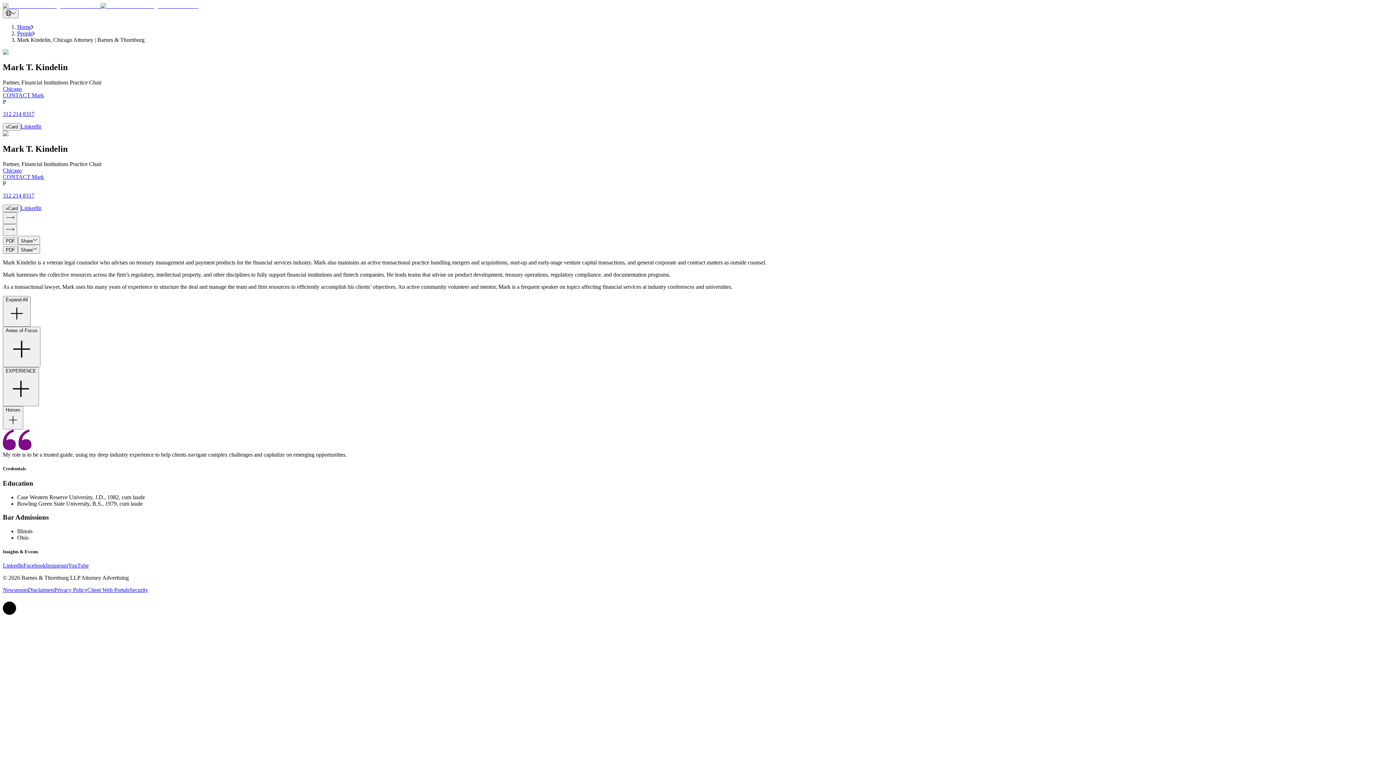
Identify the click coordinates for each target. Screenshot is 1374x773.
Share (27, 241)
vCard (12, 127)
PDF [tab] (10, 241)
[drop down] (11, 13)
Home (24, 27)
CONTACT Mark (23, 95)
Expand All (17, 299)
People (25, 33)
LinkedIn (31, 126)
